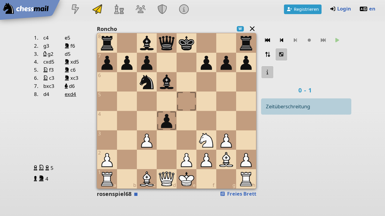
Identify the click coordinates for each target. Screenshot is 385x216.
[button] (36, 168)
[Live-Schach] (75, 10)
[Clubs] (162, 10)
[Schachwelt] (119, 10)
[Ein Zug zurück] (281, 40)
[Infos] (184, 10)
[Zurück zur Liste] (252, 28)
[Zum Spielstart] (267, 40)
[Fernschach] (97, 10)
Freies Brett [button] (241, 193)
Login (344, 8)
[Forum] (140, 10)
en (372, 8)
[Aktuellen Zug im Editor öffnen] (281, 54)
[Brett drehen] (267, 54)
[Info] (267, 72)
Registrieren (306, 9)
